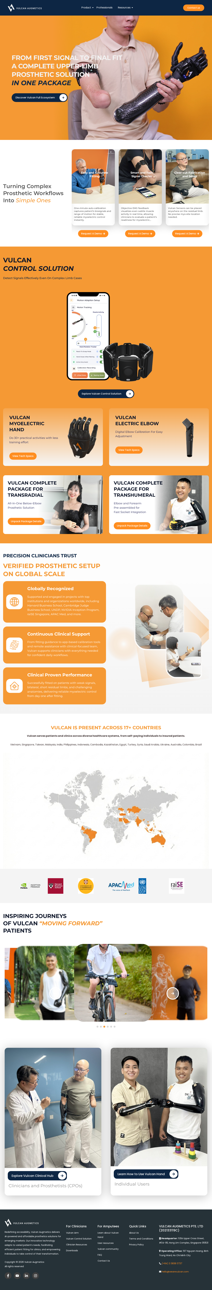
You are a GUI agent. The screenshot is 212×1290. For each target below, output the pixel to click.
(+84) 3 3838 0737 (172, 1263)
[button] (55, 993)
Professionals (104, 7)
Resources (124, 7)
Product (86, 7)
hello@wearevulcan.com (175, 1271)
